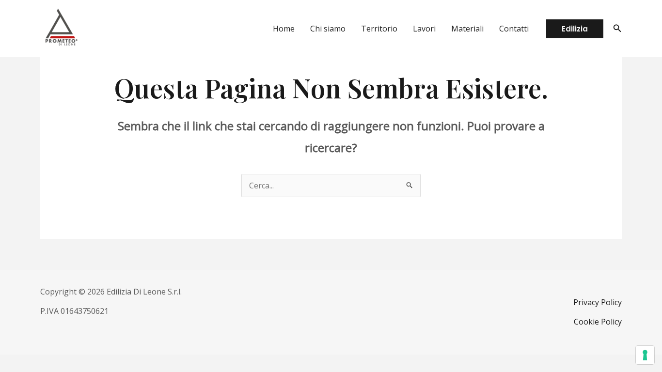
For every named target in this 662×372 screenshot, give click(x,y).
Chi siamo (328, 28)
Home (284, 28)
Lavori (424, 28)
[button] (574, 28)
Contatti (514, 28)
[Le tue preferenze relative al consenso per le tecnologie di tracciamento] (645, 355)
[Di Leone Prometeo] (61, 27)
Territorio (379, 28)
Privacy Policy (597, 302)
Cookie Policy (598, 321)
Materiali (467, 28)
